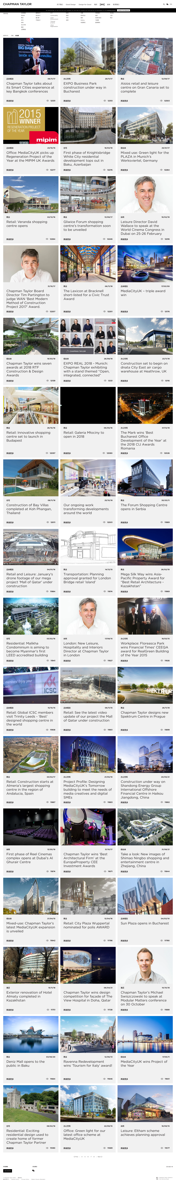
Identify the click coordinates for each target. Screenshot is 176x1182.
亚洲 (67, 15)
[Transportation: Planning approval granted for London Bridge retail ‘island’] (88, 547)
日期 (12, 35)
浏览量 (17, 35)
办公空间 (23, 24)
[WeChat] (168, 4)
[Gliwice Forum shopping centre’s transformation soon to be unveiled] (88, 194)
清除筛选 (5, 13)
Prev (76, 1156)
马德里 (97, 20)
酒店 (22, 27)
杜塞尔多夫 (98, 17)
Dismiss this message (123, 10)
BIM (51, 13)
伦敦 (82, 13)
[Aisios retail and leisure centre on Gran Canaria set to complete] (145, 56)
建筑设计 (38, 13)
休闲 (22, 22)
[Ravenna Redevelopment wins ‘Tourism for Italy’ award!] (88, 1034)
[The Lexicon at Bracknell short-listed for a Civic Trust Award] (88, 263)
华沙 (111, 17)
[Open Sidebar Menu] (173, 4)
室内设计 (38, 15)
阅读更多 (10, 101)
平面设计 (38, 20)
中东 (67, 17)
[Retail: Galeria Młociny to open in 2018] (88, 405)
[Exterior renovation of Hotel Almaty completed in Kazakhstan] (30, 965)
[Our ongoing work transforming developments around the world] (88, 477)
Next (99, 1156)
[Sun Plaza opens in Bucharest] (145, 896)
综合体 (23, 15)
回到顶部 (168, 1166)
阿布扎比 (83, 15)
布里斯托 (83, 22)
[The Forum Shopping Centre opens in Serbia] (145, 477)
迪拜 (96, 15)
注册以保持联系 (7, 1170)
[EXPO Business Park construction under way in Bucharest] (88, 56)
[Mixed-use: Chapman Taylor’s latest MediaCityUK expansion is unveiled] (30, 896)
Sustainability (54, 15)
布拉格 (112, 13)
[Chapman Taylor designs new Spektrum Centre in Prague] (145, 685)
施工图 (37, 17)
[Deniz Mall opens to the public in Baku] (30, 1034)
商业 (22, 17)
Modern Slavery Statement (38, 1179)
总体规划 (23, 13)
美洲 (67, 20)
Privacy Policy (25, 1179)
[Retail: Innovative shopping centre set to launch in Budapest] (30, 405)
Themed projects (52, 22)
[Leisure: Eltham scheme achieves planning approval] (145, 1103)
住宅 (22, 20)
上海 (111, 15)
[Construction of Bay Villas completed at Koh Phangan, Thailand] (30, 477)
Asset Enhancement (54, 18)
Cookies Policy (111, 10)
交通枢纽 (23, 29)
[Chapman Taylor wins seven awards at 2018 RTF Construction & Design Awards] (30, 336)
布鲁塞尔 (97, 13)
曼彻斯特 (97, 22)
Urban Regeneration (54, 25)
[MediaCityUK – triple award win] (145, 263)
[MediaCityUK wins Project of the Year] (145, 1034)
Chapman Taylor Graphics (166, 1177)
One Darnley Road (164, 1179)
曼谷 (82, 17)
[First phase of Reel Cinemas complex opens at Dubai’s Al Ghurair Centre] (30, 826)
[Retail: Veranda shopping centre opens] (30, 194)
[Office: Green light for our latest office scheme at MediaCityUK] (88, 1103)
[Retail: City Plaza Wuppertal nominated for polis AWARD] (88, 896)
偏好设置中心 (6, 1179)
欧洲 (67, 13)
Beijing (82, 20)
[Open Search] (164, 5)
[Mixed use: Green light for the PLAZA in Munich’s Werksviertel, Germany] (145, 125)
